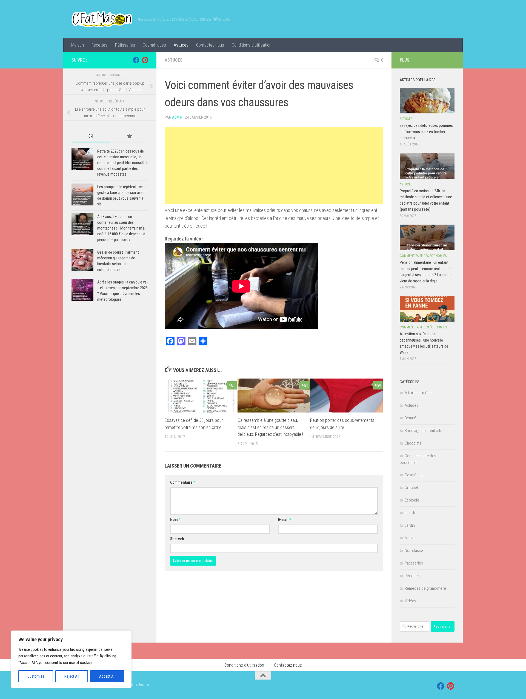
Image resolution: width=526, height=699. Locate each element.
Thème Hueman (138, 684)
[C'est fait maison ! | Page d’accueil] (102, 19)
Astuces (181, 45)
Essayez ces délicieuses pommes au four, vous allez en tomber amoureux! (426, 131)
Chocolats (413, 443)
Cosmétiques (154, 45)
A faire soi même (419, 392)
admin (177, 117)
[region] (71, 659)
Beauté (410, 418)
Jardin (410, 525)
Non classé (414, 550)
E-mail (284, 519)
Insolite (410, 512)
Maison (77, 45)
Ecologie (412, 500)
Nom (175, 519)
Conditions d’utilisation (251, 45)
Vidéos (410, 600)
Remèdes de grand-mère (425, 588)
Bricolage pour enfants (423, 430)
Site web (177, 539)
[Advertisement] (274, 165)
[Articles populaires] (129, 136)
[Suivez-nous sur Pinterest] (145, 60)
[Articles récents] (91, 136)
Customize (35, 676)
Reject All (71, 676)
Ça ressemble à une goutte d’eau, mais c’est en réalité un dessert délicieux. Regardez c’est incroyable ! (270, 427)
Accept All (107, 676)
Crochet (411, 487)
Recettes (99, 45)
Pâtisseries (125, 45)
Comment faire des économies (423, 256)
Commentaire (182, 482)
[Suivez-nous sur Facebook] (136, 60)
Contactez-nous (210, 45)
